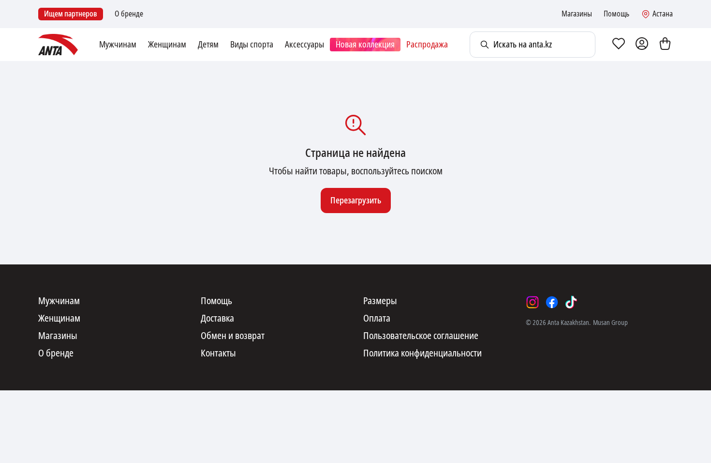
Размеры (380, 301)
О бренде (129, 14)
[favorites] (618, 44)
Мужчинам (117, 44)
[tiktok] (571, 302)
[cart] (665, 44)
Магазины (577, 14)
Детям (208, 44)
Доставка (217, 318)
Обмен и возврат (233, 336)
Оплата (376, 318)
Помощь (616, 14)
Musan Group (610, 322)
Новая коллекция (365, 44)
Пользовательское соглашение (420, 336)
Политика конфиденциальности (422, 353)
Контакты (218, 353)
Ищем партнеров (70, 13)
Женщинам (167, 44)
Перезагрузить (355, 200)
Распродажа (427, 44)
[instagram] (532, 302)
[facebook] (552, 302)
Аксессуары (304, 44)
